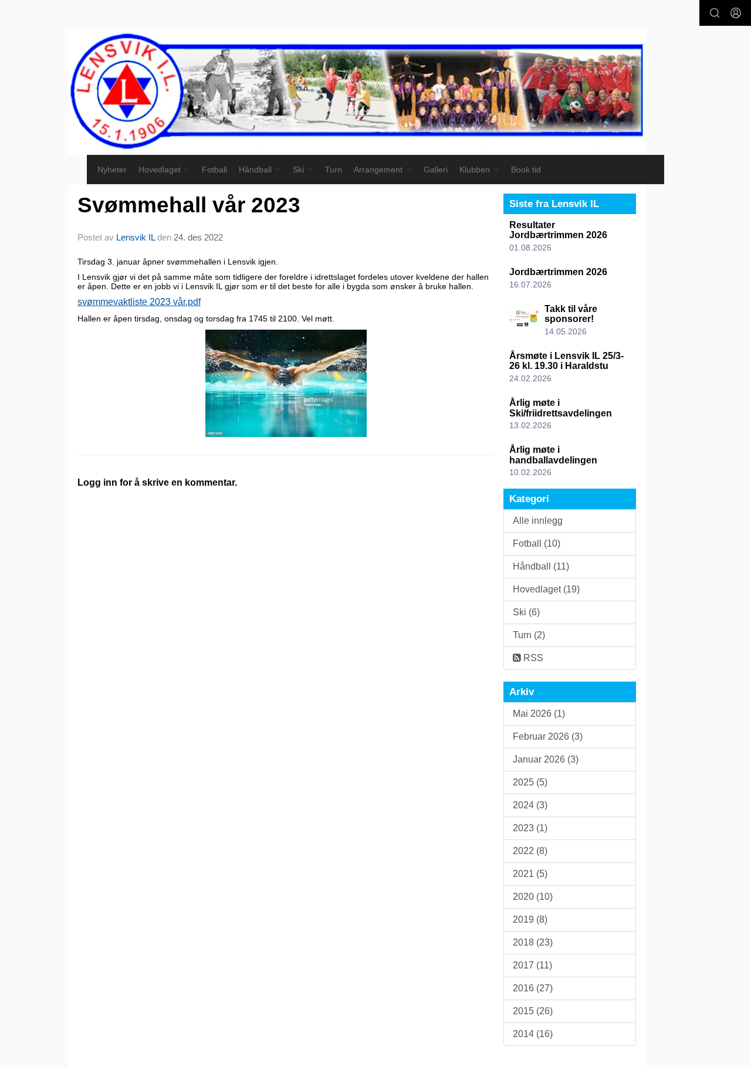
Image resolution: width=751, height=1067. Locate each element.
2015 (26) (533, 1011)
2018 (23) (533, 942)
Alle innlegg (538, 521)
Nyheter (112, 169)
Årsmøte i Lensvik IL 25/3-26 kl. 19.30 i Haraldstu (566, 361)
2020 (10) (533, 897)
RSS (532, 658)
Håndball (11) (541, 566)
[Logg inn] (735, 12)
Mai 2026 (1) (539, 714)
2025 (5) (530, 782)
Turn (333, 169)
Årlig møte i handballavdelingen (553, 455)
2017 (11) (532, 965)
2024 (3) (530, 805)
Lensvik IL (135, 237)
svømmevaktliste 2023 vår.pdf (139, 302)
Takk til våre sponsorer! (570, 314)
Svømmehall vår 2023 (188, 205)
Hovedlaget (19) (546, 589)
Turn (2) (529, 635)
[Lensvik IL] (356, 92)
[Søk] (714, 12)
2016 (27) (533, 988)
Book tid (526, 169)
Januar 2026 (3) (546, 759)
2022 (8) (530, 851)
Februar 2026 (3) (548, 736)
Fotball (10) (536, 543)
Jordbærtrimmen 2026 (558, 272)
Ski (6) (526, 612)
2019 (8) (530, 919)
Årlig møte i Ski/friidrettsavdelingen (560, 408)
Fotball (214, 169)
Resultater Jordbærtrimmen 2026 (558, 230)
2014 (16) (533, 1034)
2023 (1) (530, 828)
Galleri (436, 169)
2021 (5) (530, 874)
